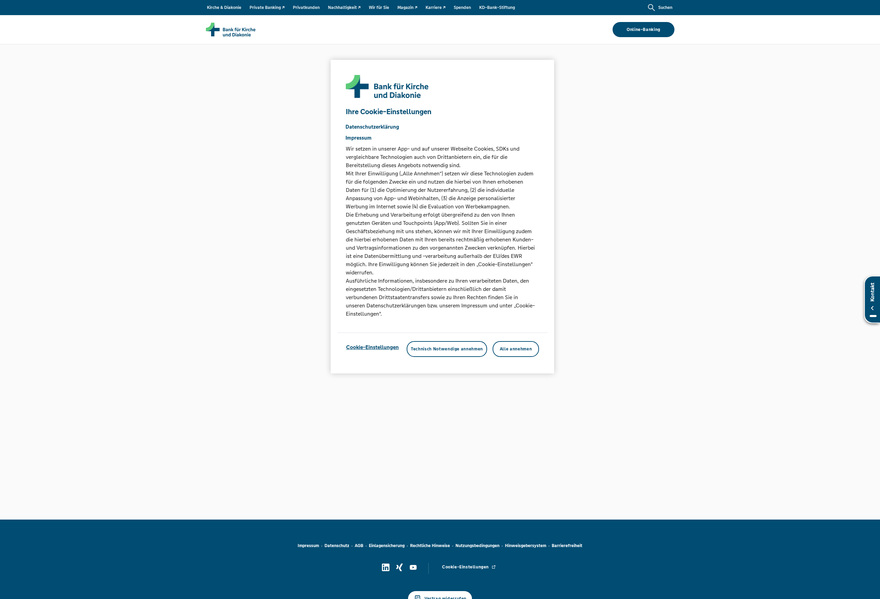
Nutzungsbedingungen (477, 545)
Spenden (462, 7)
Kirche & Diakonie (224, 7)
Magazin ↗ (407, 7)
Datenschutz (336, 545)
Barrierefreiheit (567, 545)
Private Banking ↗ (267, 7)
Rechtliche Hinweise (430, 545)
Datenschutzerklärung (372, 126)
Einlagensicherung (387, 545)
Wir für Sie (379, 7)
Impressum (308, 545)
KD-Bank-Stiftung (497, 7)
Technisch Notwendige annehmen (447, 349)
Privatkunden (306, 7)
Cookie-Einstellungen (372, 347)
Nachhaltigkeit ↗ (344, 7)
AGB (359, 545)
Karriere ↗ (436, 7)
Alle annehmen (516, 349)
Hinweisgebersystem (525, 545)
